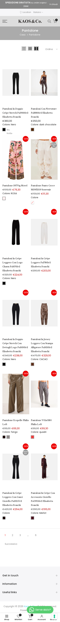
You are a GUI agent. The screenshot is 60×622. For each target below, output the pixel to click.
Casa (22, 34)
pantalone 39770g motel (14, 185)
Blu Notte (8, 129)
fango (8, 437)
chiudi (54, 4)
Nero (4, 129)
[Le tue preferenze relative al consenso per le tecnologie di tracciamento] (54, 616)
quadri (32, 437)
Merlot (32, 518)
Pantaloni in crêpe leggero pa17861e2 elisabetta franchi (41, 262)
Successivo (11, 544)
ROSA (4, 198)
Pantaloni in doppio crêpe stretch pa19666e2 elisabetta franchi (15, 113)
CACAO (32, 364)
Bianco (32, 202)
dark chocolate (32, 129)
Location (27, 12)
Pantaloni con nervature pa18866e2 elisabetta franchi (44, 113)
